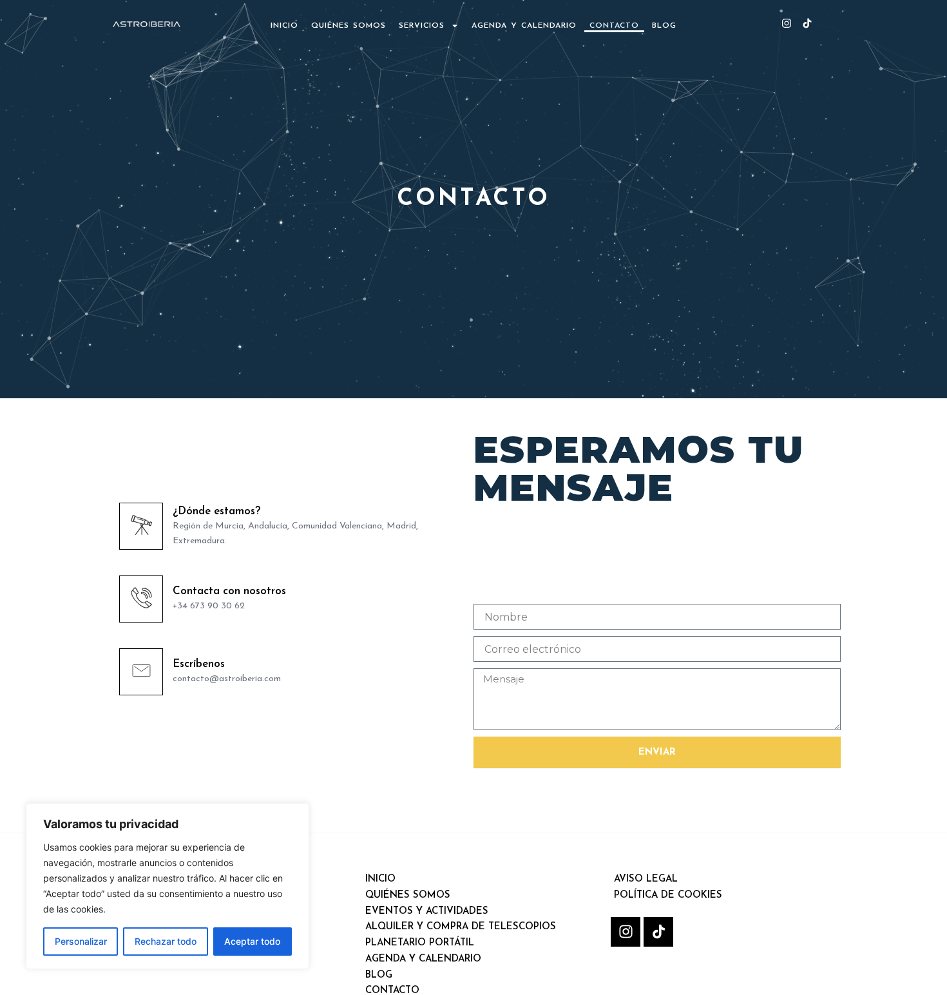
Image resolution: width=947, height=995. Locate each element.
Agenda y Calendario (524, 26)
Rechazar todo (165, 941)
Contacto (614, 26)
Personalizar (81, 941)
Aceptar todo (252, 941)
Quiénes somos (348, 26)
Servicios (422, 26)
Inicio (284, 26)
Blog (664, 26)
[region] (167, 886)
